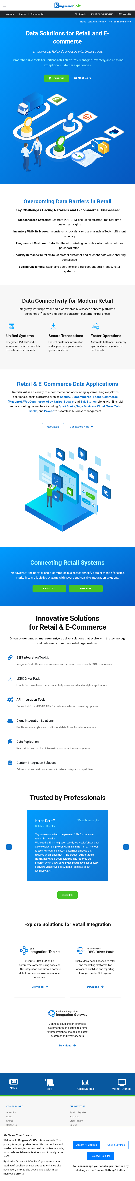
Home (83, 22)
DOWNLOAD (53, 427)
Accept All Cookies (86, 1144)
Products (49, 588)
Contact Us (11, 1125)
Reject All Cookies (100, 1156)
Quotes (22, 14)
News (9, 1116)
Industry (102, 22)
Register (82, 1112)
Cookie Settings (116, 1144)
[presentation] (9, 847)
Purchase (85, 588)
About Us (11, 1112)
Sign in (73, 1112)
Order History (76, 1120)
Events (9, 1120)
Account (10, 14)
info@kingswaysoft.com (102, 14)
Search (82, 14)
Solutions (92, 22)
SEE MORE (67, 895)
